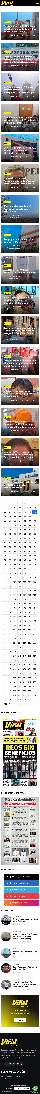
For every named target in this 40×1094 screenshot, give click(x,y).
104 (34, 564)
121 (14, 578)
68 (30, 543)
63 (5, 543)
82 (30, 551)
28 (5, 521)
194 (29, 621)
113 (9, 573)
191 (14, 621)
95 (25, 560)
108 (19, 569)
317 (14, 700)
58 (15, 538)
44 (15, 530)
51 (15, 534)
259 (4, 665)
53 (25, 534)
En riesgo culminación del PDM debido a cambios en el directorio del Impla (20, 150)
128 (14, 582)
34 (35, 521)
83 (35, 551)
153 (34, 595)
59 (20, 538)
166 (29, 604)
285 (29, 678)
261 (14, 665)
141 (9, 591)
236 (29, 647)
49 (5, 534)
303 (14, 691)
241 (19, 652)
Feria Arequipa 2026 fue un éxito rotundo (25, 968)
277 (24, 673)
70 (5, 547)
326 (24, 704)
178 (19, 612)
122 (19, 578)
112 (4, 573)
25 (25, 517)
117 (29, 573)
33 (30, 521)
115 (19, 573)
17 (20, 512)
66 (20, 543)
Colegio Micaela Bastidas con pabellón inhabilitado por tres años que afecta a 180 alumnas (20, 29)
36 (10, 525)
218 (9, 639)
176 (9, 612)
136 (19, 586)
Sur (14, 949)
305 (24, 691)
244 (34, 652)
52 (20, 534)
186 (24, 617)
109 (24, 569)
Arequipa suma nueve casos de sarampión (19, 240)
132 (34, 582)
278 (29, 673)
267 (9, 669)
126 (4, 582)
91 (5, 560)
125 (34, 578)
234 (19, 647)
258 (34, 660)
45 (20, 530)
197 (9, 625)
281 (9, 678)
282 (14, 678)
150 (19, 595)
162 (9, 604)
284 (24, 678)
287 (4, 682)
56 (5, 538)
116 (24, 573)
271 (29, 669)
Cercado (7, 22)
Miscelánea (17, 916)
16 (15, 512)
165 (24, 604)
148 (9, 595)
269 (19, 669)
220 (19, 639)
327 (29, 704)
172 (24, 608)
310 (14, 695)
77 (5, 551)
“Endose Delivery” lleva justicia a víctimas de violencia (20, 271)
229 (29, 643)
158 (24, 599)
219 (14, 639)
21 (5, 517)
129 (19, 582)
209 (34, 630)
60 (25, 538)
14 (5, 512)
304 (19, 691)
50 (10, 534)
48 (35, 530)
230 (34, 643)
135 (14, 586)
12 (30, 508)
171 (19, 608)
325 (20, 704)
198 (14, 625)
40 (30, 525)
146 (34, 591)
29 (10, 521)
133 (4, 586)
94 (20, 560)
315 (4, 700)
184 (14, 617)
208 (29, 630)
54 (30, 534)
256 (24, 660)
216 (34, 634)
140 (4, 591)
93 (15, 560)
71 (10, 547)
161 (4, 604)
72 (15, 547)
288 (9, 682)
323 (10, 704)
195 (34, 621)
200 (24, 625)
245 (4, 656)
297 (19, 686)
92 (10, 560)
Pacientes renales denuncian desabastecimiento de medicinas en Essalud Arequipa (19, 300)
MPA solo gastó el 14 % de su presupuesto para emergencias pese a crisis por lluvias (19, 90)
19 (30, 512)
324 (15, 704)
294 (4, 686)
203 (4, 630)
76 (35, 547)
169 (9, 608)
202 (34, 625)
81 (25, 551)
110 (29, 569)
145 (29, 591)
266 (4, 669)
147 (4, 595)
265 (34, 665)
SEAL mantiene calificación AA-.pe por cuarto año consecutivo (18, 209)
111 (34, 569)
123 (24, 578)
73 (20, 547)
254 (14, 660)
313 (29, 695)
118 (34, 573)
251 (34, 656)
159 (29, 599)
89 (30, 556)
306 (29, 691)
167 (34, 604)
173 (29, 608)
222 (29, 639)
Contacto (20, 1020)
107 (14, 569)
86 (15, 556)
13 (35, 508)
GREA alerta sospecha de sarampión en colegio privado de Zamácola (20, 394)
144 (24, 591)
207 (24, 630)
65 (15, 543)
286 (34, 678)
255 (19, 660)
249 (24, 656)
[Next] (35, 704)
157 (19, 599)
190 (9, 621)
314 (34, 695)
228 (24, 643)
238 (4, 652)
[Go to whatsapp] (35, 1088)
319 (24, 700)
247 (14, 656)
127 (9, 582)
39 (25, 525)
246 (9, 656)
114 (14, 573)
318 (19, 700)
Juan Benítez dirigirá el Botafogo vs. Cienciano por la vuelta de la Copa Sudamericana (25, 984)
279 (34, 673)
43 (10, 530)
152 (29, 595)
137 (24, 586)
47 (30, 530)
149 (14, 595)
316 (9, 700)
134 (9, 586)
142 (14, 591)
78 (10, 551)
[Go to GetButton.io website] (35, 1092)
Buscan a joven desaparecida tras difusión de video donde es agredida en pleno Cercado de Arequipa (20, 331)
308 (4, 695)
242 (24, 652)
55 (35, 534)
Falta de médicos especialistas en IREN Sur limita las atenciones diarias (20, 485)
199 (19, 625)
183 (9, 617)
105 (4, 569)
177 (14, 612)
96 (30, 560)
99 (10, 564)
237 (34, 647)
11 (25, 508)
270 (24, 669)
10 (20, 508)
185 (19, 617)
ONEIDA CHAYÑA (15, 337)
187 (29, 617)
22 (10, 517)
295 (9, 686)
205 (14, 630)
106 (9, 569)
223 (34, 639)
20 (35, 512)
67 (25, 543)
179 (24, 612)
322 (5, 704)
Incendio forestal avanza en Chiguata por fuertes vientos (25, 953)
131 (29, 582)
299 (29, 686)
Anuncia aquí (20, 1012)
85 (10, 556)
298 (24, 686)
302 (9, 691)
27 (35, 517)
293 (34, 682)
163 (14, 604)
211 (9, 634)
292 (29, 682)
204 (9, 630)
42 (5, 530)
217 (4, 639)
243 (29, 652)
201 (29, 625)
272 (34, 669)
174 (34, 608)
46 (25, 530)
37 (15, 525)
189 (4, 621)
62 (35, 538)
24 (20, 517)
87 (20, 556)
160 (34, 599)
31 (20, 521)
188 (34, 617)
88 (25, 556)
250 (29, 656)
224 (4, 643)
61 (30, 538)
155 (9, 599)
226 (14, 643)
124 (29, 578)
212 (14, 634)
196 (4, 625)
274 (9, 673)
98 (5, 564)
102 (24, 564)
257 (29, 660)
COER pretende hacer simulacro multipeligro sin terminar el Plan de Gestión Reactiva (18, 424)
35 (5, 525)
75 (30, 547)
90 (35, 556)
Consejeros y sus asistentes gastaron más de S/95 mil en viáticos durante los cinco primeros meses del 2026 (19, 120)
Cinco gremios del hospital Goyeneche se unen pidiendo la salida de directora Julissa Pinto (19, 60)
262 (19, 665)
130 (24, 582)
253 (9, 660)
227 (19, 643)
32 (25, 521)
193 (24, 621)
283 (19, 678)
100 (14, 564)
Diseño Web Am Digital (7, 1091)
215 (29, 634)
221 (24, 639)
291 (24, 682)
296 (14, 686)
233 (14, 647)
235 (24, 647)
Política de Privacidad (12, 1088)
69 (35, 543)
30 (15, 521)
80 (20, 551)
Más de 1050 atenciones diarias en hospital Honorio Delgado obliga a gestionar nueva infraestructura (18, 455)
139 (34, 586)
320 (29, 700)
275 (14, 673)
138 (29, 586)
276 (19, 673)
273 (4, 673)
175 (4, 612)
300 (34, 686)
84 (5, 556)
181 (34, 612)
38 (20, 525)
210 (4, 634)
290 (19, 682)
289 (14, 682)
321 (34, 700)
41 (35, 525)
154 (4, 599)
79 (15, 551)
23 (15, 517)
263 (24, 665)
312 (24, 695)
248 (19, 656)
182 (4, 617)
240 (14, 652)
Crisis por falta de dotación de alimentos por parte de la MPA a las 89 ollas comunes (20, 363)
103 (29, 564)
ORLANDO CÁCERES (16, 306)
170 (14, 608)
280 (4, 678)
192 (19, 621)
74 (25, 547)
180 (29, 612)
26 (30, 517)
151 (24, 595)
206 (19, 630)
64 (10, 543)
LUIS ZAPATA (14, 35)
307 (34, 691)
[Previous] (5, 503)
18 (25, 512)
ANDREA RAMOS (15, 215)
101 (19, 564)
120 (9, 578)
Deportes (16, 979)
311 (19, 695)
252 (4, 660)
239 (9, 652)
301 (4, 691)
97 (35, 560)
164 (19, 604)
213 (19, 634)
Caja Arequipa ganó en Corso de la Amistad (25, 920)
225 (9, 643)
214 (24, 634)
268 (14, 669)
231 (4, 647)
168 (4, 608)
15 (10, 512)
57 (10, 538)
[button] (19, 862)
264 (29, 665)
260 (9, 665)
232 (9, 647)
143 (19, 591)
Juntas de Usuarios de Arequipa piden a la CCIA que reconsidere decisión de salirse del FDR (20, 181)
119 (4, 578)
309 (9, 695)
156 (14, 599)
